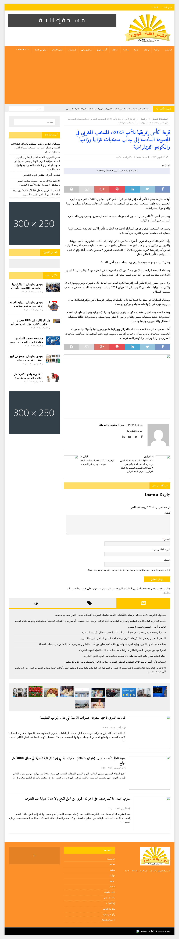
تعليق (167, 513)
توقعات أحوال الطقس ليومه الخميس (41, 175)
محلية (156, 49)
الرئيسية (168, 49)
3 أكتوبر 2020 (116, 727)
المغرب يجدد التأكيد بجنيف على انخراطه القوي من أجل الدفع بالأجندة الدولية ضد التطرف (77, 799)
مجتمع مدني (86, 49)
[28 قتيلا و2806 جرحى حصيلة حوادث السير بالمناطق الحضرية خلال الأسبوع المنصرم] (113, 692)
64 (23, 292)
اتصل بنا (154, 7)
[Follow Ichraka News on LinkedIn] (124, 437)
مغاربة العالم (57, 49)
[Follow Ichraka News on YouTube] (131, 437)
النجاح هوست (145, 931)
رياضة (125, 49)
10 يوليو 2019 (42, 328)
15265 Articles (135, 425)
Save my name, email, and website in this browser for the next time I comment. (127, 570)
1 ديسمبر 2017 (35, 292)
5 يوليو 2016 (36, 346)
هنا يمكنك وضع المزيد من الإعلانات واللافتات (117, 170)
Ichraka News (140, 157)
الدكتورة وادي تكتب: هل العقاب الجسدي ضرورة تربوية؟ (28, 378)
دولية (136, 49)
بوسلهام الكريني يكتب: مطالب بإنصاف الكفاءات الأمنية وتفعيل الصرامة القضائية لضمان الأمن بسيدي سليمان (35, 147)
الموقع (167, 560)
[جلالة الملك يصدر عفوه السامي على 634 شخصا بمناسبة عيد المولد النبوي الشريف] (51, 692)
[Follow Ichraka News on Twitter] (137, 437)
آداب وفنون (102, 49)
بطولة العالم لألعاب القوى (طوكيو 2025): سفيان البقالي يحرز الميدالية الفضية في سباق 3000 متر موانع (69, 760)
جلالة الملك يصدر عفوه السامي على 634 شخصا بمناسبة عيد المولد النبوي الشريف (124, 656)
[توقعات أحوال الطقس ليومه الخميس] (129, 692)
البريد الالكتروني (162, 549)
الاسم (167, 539)
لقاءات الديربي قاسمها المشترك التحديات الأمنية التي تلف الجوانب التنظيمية (83, 718)
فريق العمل (167, 7)
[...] (124, 741)
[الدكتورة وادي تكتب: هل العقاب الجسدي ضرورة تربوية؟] (53, 377)
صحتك (115, 49)
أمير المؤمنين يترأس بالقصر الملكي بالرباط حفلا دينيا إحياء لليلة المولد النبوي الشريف (122, 650)
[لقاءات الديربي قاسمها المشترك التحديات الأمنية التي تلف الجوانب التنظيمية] (149, 732)
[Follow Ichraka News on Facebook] (141, 437)
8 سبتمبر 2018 (35, 364)
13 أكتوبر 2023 (159, 157)
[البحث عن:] (26, 108)
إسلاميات (72, 49)
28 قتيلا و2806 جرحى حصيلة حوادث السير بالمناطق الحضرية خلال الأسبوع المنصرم (123, 632)
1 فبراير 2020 (35, 310)
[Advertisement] (89, 79)
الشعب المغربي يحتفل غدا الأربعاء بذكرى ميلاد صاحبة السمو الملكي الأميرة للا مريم (123, 638)
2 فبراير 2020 (35, 381)
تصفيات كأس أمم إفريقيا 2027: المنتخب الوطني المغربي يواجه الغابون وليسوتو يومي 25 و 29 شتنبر (115, 661)
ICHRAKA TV (22, 49)
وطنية (146, 49)
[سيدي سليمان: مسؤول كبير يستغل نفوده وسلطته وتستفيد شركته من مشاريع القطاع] (53, 358)
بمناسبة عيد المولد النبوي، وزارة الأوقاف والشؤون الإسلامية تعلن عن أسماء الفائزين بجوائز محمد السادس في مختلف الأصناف (102, 644)
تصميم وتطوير (164, 931)
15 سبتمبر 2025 (115, 768)
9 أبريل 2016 (121, 808)
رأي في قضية (40, 49)
